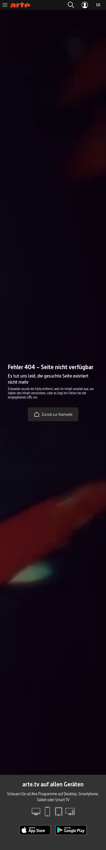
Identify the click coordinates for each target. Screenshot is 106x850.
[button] (71, 5)
